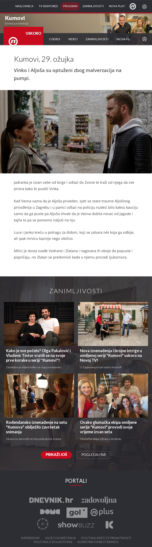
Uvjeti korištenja (60, 538)
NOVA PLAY (125, 39)
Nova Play (117, 6)
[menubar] (145, 7)
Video (73, 39)
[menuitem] (145, 6)
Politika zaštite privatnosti (106, 538)
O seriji (54, 39)
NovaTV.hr (135, 6)
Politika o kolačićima (53, 542)
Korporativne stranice (98, 542)
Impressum (30, 538)
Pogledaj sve (93, 455)
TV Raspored (48, 6)
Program (70, 6)
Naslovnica (24, 6)
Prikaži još (56, 455)
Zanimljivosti (93, 6)
